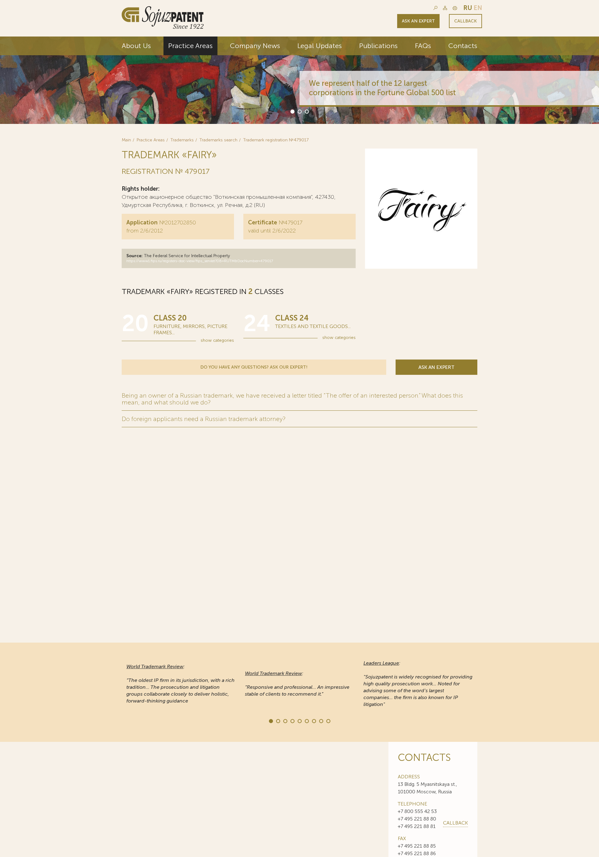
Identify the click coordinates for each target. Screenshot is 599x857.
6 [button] (306, 720)
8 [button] (320, 720)
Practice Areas (190, 46)
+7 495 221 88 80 (417, 819)
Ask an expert (418, 21)
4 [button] (292, 720)
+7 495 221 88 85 (417, 846)
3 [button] (306, 111)
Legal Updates (319, 46)
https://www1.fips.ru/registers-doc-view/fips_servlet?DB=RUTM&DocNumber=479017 (199, 261)
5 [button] (299, 720)
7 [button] (313, 720)
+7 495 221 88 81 (417, 826)
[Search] (435, 8)
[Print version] (455, 8)
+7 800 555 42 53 (417, 811)
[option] (299, 80)
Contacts (462, 46)
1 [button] (292, 111)
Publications (378, 46)
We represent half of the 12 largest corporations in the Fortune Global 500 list (382, 88)
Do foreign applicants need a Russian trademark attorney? (203, 419)
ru (467, 8)
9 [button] (327, 720)
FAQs (423, 46)
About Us (136, 46)
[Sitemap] (445, 8)
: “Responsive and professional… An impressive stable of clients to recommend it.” (297, 683)
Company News (255, 46)
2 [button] (299, 111)
